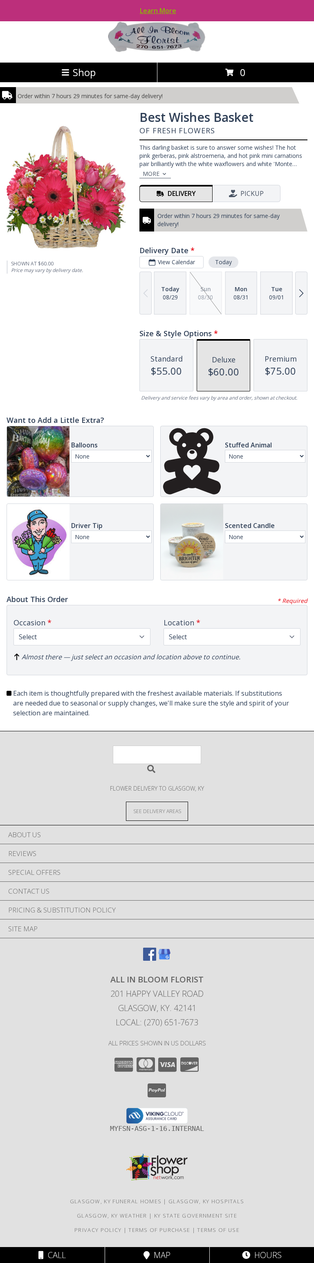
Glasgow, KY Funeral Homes (116, 1201)
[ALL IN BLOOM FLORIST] (157, 50)
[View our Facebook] (149, 958)
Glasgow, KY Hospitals (206, 1201)
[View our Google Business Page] (164, 958)
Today (223, 262)
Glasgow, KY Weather (112, 1215)
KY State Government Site (195, 1215)
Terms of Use (218, 1230)
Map (160, 1255)
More (151, 174)
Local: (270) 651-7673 (157, 1022)
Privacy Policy (97, 1230)
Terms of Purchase (159, 1230)
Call (55, 1255)
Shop (84, 72)
